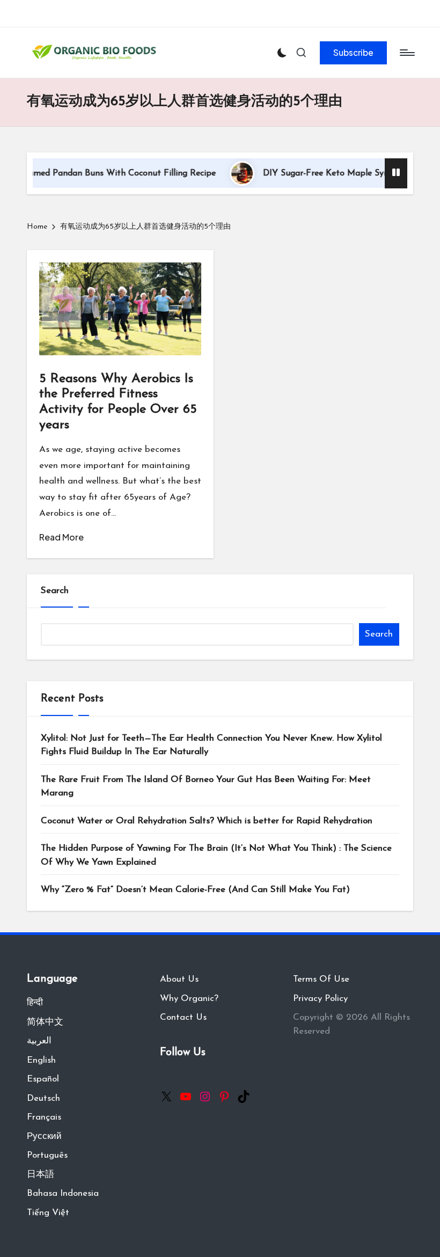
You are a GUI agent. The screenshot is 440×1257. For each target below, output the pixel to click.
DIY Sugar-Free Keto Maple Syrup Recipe (322, 173)
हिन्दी (35, 1002)
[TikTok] (243, 1096)
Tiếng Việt (48, 1212)
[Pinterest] (224, 1096)
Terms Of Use (321, 979)
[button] (353, 52)
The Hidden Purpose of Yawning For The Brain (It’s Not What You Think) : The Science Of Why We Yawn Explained (216, 855)
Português (47, 1155)
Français (44, 1117)
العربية (39, 1041)
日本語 (40, 1174)
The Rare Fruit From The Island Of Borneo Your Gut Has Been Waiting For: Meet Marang (206, 786)
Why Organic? (189, 998)
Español (43, 1079)
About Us (179, 979)
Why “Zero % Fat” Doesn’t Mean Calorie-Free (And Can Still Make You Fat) (195, 889)
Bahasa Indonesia (63, 1193)
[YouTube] (185, 1096)
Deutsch (43, 1098)
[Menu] (406, 52)
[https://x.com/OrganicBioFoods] (166, 1096)
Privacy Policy (320, 998)
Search (55, 590)
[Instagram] (205, 1096)
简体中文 (45, 1022)
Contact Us (183, 1017)
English (41, 1060)
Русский (44, 1136)
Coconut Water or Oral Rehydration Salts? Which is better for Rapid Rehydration (206, 820)
